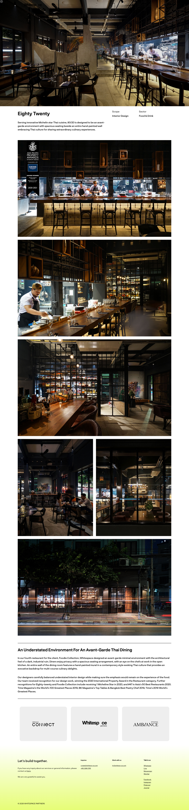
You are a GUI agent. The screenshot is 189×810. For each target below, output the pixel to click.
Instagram (147, 782)
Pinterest (147, 785)
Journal (146, 788)
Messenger (148, 771)
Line (145, 768)
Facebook (147, 779)
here (29, 771)
